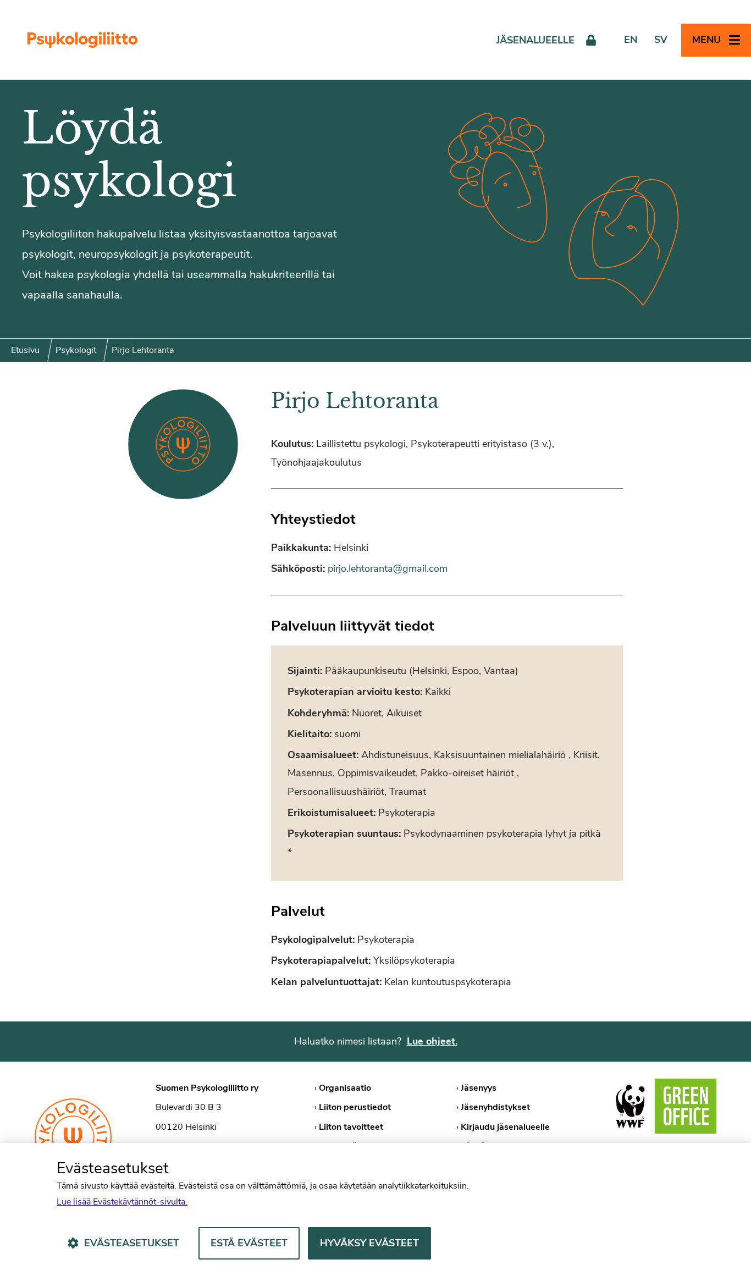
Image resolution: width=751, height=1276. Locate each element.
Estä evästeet (249, 1243)
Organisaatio (345, 1088)
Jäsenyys (478, 1088)
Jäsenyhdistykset (495, 1107)
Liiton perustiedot (355, 1107)
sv (660, 39)
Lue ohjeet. (432, 1041)
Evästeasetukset (131, 1243)
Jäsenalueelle (535, 40)
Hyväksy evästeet (369, 1243)
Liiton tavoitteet (351, 1127)
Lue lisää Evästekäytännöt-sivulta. (122, 1202)
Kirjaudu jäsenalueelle (505, 1127)
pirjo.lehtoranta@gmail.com (388, 568)
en (630, 39)
